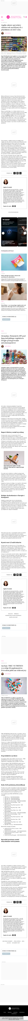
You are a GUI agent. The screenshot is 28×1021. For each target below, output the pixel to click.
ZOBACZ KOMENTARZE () (9, 316)
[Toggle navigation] (1, 17)
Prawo (2, 20)
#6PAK (23, 941)
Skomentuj (6, 319)
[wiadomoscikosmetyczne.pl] (14, 17)
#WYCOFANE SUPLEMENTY (8, 941)
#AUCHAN (9, 942)
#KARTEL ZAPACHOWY (13, 617)
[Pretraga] (24, 16)
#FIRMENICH (16, 613)
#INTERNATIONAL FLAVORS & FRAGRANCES (13, 615)
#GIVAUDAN (10, 613)
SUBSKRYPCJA (14, 1013)
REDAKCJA (10, 1012)
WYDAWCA (15, 1012)
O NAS (5, 1012)
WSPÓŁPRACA (22, 1012)
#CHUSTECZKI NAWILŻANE (13, 212)
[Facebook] (14, 173)
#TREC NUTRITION (17, 941)
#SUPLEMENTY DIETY (16, 942)
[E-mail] (20, 173)
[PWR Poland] (14, 1008)
